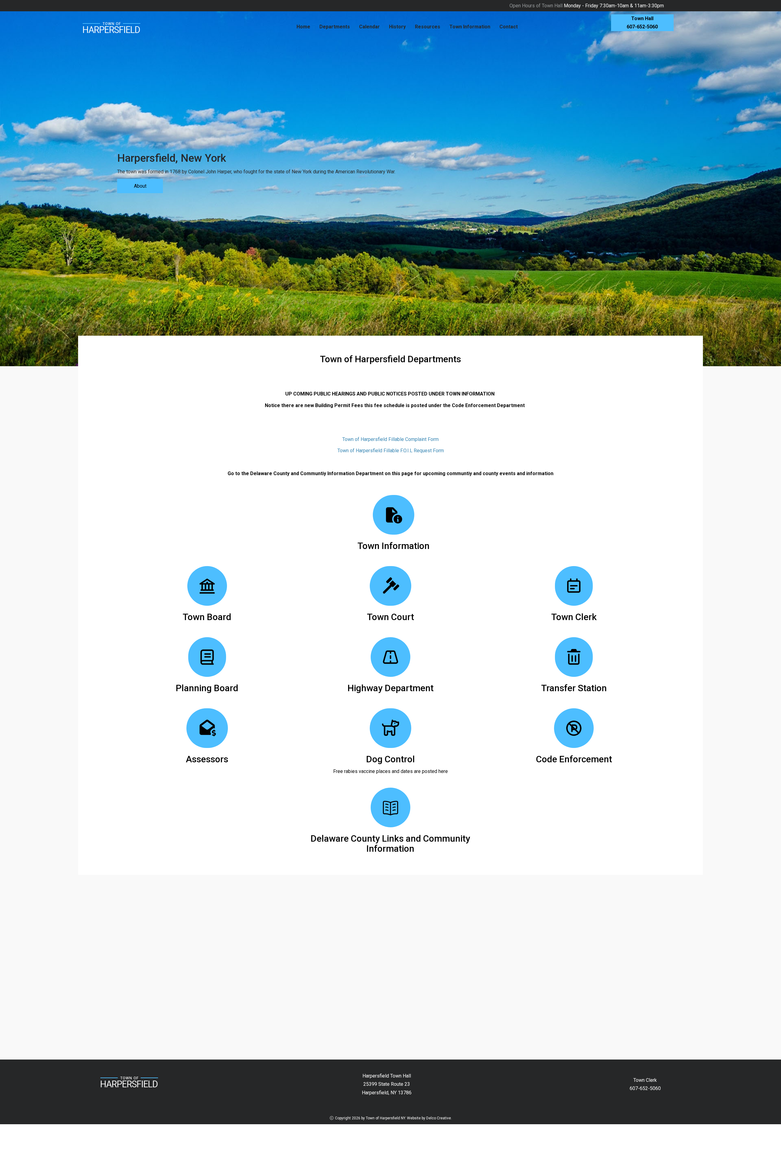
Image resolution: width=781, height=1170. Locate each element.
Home (303, 27)
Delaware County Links (357, 838)
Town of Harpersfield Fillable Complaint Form (390, 439)
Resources (427, 27)
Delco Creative (438, 1118)
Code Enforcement (574, 759)
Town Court (390, 617)
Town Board (207, 617)
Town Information (469, 27)
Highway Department (390, 688)
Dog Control (390, 759)
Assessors (207, 759)
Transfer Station (574, 688)
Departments (334, 27)
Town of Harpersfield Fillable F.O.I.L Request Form (390, 450)
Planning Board (207, 688)
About (140, 186)
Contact (508, 27)
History (397, 27)
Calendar (369, 27)
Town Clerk (574, 617)
